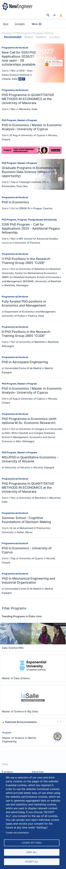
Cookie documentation (17, 832)
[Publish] (54, 15)
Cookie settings (31, 842)
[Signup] (61, 15)
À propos (7, 771)
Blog (5, 23)
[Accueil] (20, 6)
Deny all (31, 852)
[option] (33, 736)
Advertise (37, 771)
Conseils (20, 23)
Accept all (31, 861)
